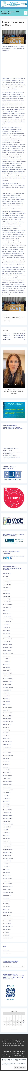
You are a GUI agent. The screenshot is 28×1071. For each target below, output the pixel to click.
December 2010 (7, 938)
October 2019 (6, 650)
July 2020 (5, 624)
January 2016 (6, 778)
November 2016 (7, 750)
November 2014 (7, 818)
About (19, 1043)
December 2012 (7, 883)
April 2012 (5, 906)
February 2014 (6, 844)
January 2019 (6, 676)
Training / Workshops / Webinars (9, 1043)
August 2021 (6, 607)
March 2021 (6, 613)
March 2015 (6, 807)
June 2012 (5, 901)
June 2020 (5, 627)
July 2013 (5, 863)
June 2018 (5, 695)
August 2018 (6, 690)
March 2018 (6, 704)
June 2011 (5, 935)
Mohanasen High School (16, 169)
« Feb (12, 1029)
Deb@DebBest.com (7, 453)
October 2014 (6, 821)
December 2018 (7, 678)
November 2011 (7, 920)
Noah (6, 213)
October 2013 (6, 855)
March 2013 (6, 875)
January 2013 (6, 881)
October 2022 (6, 596)
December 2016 (7, 747)
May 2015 (5, 801)
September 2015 (7, 789)
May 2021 (5, 610)
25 (23, 1022)
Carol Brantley (14, 109)
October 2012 (6, 889)
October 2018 (6, 684)
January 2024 (6, 584)
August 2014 (6, 826)
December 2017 (7, 712)
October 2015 (6, 787)
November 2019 (7, 647)
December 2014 (7, 815)
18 (23, 1020)
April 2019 (5, 667)
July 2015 (5, 795)
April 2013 (5, 872)
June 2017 (5, 730)
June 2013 (5, 866)
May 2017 (5, 732)
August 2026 (6, 573)
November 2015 (7, 784)
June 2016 (5, 764)
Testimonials (5, 1045)
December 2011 (7, 918)
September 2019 (7, 653)
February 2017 (6, 741)
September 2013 (7, 858)
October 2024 (6, 582)
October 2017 (6, 718)
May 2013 (5, 869)
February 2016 (6, 775)
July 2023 (5, 590)
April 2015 (5, 804)
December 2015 (7, 781)
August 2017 (6, 724)
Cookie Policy (8, 1064)
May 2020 (5, 630)
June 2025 (5, 579)
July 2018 (5, 693)
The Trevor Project (14, 131)
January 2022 (6, 601)
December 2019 (7, 644)
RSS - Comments (7, 953)
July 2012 (5, 898)
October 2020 (6, 616)
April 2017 (5, 735)
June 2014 (5, 832)
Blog (24, 1041)
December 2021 (7, 604)
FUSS (6, 155)
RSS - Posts (6, 950)
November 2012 (7, 886)
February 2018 (6, 707)
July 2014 (5, 829)
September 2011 (7, 926)
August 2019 (6, 656)
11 (23, 1018)
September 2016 (7, 755)
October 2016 (6, 752)
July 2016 (5, 761)
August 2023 (6, 587)
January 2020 (6, 641)
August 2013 (6, 861)
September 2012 (7, 892)
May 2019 (5, 664)
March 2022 (6, 599)
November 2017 (7, 715)
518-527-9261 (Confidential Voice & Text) (13, 452)
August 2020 (6, 621)
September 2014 (7, 824)
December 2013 (7, 849)
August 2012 (6, 895)
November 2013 (7, 852)
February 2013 (6, 878)
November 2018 (7, 681)
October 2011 (6, 923)
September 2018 (7, 687)
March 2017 (6, 738)
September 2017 (7, 721)
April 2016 (5, 769)
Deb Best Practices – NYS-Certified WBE (10, 12)
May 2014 (5, 835)
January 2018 (6, 710)
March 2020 (6, 636)
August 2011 (6, 929)
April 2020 (5, 633)
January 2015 (6, 812)
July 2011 (5, 932)
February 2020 (6, 638)
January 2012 (6, 915)
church (7, 127)
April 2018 (5, 701)
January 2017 (6, 744)
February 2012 (6, 912)
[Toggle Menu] (25, 13)
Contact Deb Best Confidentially (16, 1045)
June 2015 (5, 798)
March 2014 (6, 841)
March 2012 (6, 909)
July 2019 (5, 658)
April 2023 (5, 593)
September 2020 (7, 619)
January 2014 (6, 846)
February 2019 (6, 673)
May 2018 (5, 698)
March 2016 (6, 772)
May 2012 (5, 903)
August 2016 (6, 758)
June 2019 (5, 661)
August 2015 (6, 792)
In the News (19, 1041)
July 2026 (5, 576)
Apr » (15, 1029)
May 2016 (5, 767)
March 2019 (6, 670)
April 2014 (5, 838)
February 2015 (6, 809)
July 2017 (5, 727)
